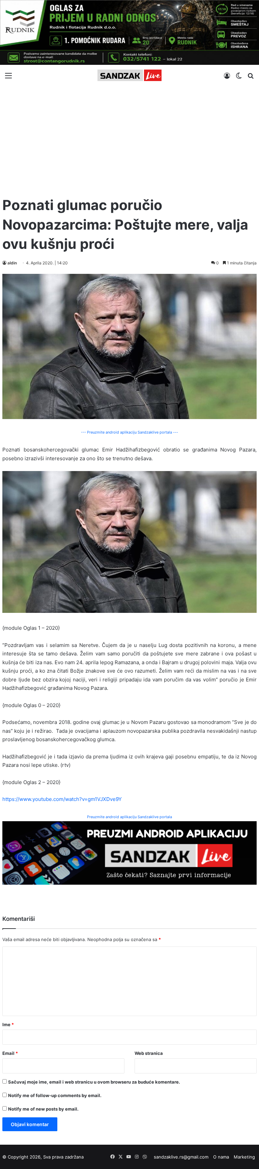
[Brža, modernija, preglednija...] (129, 852)
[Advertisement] (129, 138)
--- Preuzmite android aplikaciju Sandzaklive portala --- (129, 432)
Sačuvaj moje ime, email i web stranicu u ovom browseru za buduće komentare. (94, 1082)
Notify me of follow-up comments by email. (55, 1095)
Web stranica (149, 1053)
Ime (8, 1024)
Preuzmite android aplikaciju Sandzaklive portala (129, 816)
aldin (12, 262)
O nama (221, 1157)
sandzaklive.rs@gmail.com (181, 1157)
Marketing (244, 1157)
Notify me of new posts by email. (43, 1109)
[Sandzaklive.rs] (129, 75)
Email (10, 1053)
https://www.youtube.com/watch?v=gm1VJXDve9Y (62, 799)
